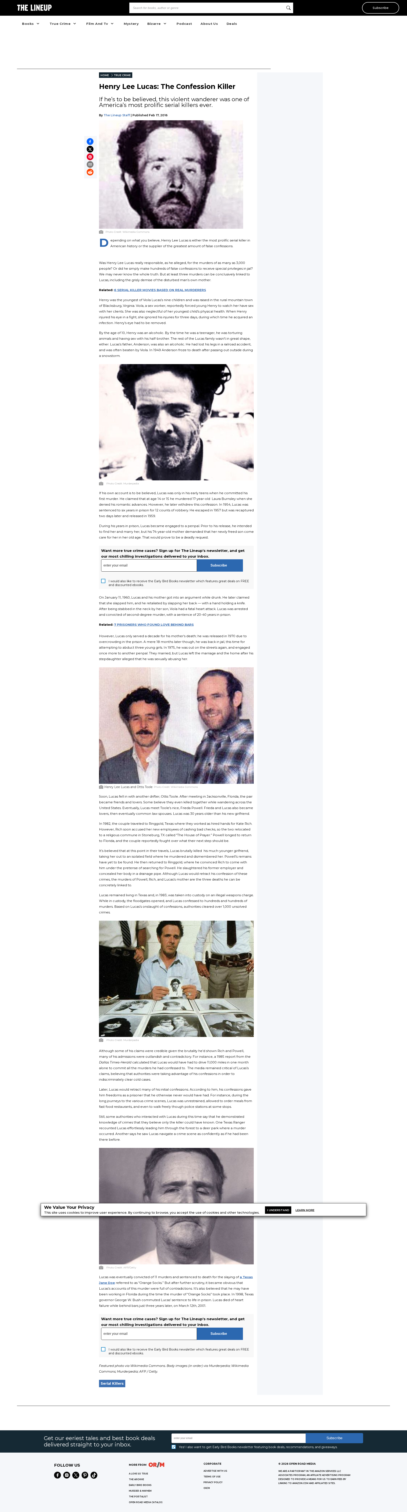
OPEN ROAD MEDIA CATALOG (146, 1502)
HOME (104, 75)
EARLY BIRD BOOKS (140, 1485)
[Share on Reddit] (90, 172)
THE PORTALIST (138, 1496)
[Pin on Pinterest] (90, 156)
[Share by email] (90, 164)
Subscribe (381, 8)
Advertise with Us (215, 1471)
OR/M (207, 1488)
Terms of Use (212, 1476)
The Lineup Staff (117, 115)
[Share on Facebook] (90, 141)
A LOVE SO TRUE (138, 1473)
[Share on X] (90, 149)
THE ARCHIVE (136, 1479)
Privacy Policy (213, 1482)
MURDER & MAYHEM (140, 1491)
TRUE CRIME (122, 75)
